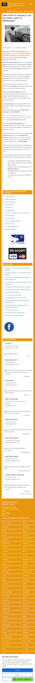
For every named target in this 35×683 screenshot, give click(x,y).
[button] (22, 679)
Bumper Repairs (9, 204)
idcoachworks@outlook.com (17, 119)
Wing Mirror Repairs (10, 229)
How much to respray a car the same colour (17, 213)
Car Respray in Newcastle (12, 292)
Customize (17, 674)
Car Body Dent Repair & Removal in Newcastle (17, 287)
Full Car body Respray (11, 310)
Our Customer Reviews (10, 362)
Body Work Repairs (10, 202)
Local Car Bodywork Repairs (13, 221)
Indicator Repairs (10, 218)
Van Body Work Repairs (11, 226)
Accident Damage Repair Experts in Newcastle (17, 289)
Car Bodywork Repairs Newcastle (13, 440)
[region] (17, 668)
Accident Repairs (9, 196)
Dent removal (9, 207)
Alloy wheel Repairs (10, 199)
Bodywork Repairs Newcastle (16, 3)
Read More (7, 374)
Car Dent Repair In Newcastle (13, 295)
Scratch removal (9, 223)
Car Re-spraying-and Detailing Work (15, 312)
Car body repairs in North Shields (14, 315)
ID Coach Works (9, 215)
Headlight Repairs (10, 210)
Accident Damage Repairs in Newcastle (16, 297)
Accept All (17, 670)
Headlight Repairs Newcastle (12, 346)
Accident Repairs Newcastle (11, 458)
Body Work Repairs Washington (12, 62)
